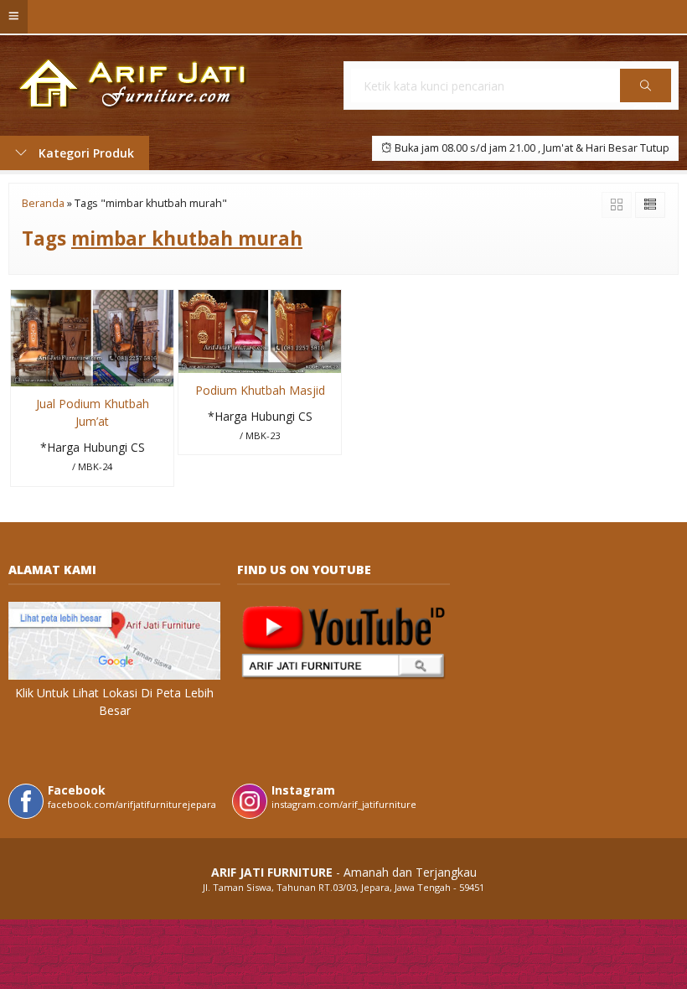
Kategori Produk (84, 153)
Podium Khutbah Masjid (260, 390)
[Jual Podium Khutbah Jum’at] (92, 336)
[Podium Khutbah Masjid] (259, 330)
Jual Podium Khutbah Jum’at (92, 412)
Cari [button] (646, 101)
